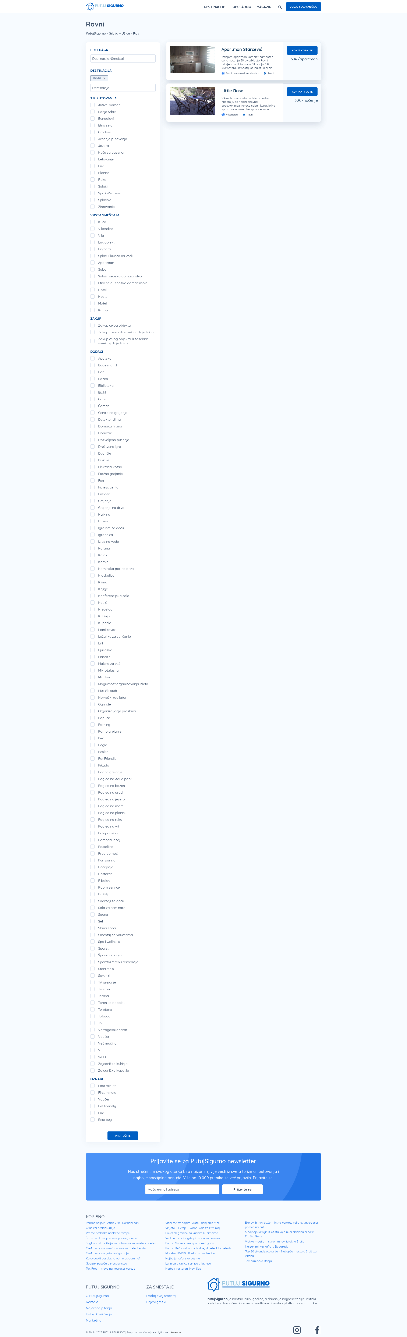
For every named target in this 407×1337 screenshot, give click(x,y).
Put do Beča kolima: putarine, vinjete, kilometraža (198, 1248)
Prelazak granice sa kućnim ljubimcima (191, 1233)
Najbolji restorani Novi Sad (183, 1268)
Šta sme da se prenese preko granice (111, 1238)
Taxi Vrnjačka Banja (258, 1261)
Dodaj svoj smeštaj (304, 6)
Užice (125, 33)
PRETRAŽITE (123, 1135)
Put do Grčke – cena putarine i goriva (190, 1243)
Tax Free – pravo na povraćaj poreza (110, 1268)
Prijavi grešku (156, 1302)
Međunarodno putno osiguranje (107, 1253)
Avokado (175, 1332)
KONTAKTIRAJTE (302, 50)
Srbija (113, 33)
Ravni (270, 73)
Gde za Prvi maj (209, 1228)
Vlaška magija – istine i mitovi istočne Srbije (274, 1241)
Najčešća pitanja (99, 1308)
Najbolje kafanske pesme (182, 1258)
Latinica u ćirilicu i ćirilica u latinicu (188, 1263)
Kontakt (92, 1302)
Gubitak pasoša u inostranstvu (106, 1263)
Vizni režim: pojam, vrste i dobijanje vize (192, 1223)
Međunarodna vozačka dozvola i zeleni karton (117, 1248)
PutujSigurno (96, 33)
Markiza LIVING (175, 1253)
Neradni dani (130, 1223)
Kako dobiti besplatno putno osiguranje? (113, 1258)
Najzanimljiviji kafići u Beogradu (266, 1246)
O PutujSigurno (97, 1296)
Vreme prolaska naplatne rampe (108, 1233)
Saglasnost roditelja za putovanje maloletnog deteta (121, 1243)
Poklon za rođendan (201, 1253)
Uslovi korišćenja (99, 1314)
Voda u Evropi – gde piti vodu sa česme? (192, 1238)
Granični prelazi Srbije (100, 1228)
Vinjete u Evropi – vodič (181, 1228)
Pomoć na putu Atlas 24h (103, 1223)
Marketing (94, 1320)
